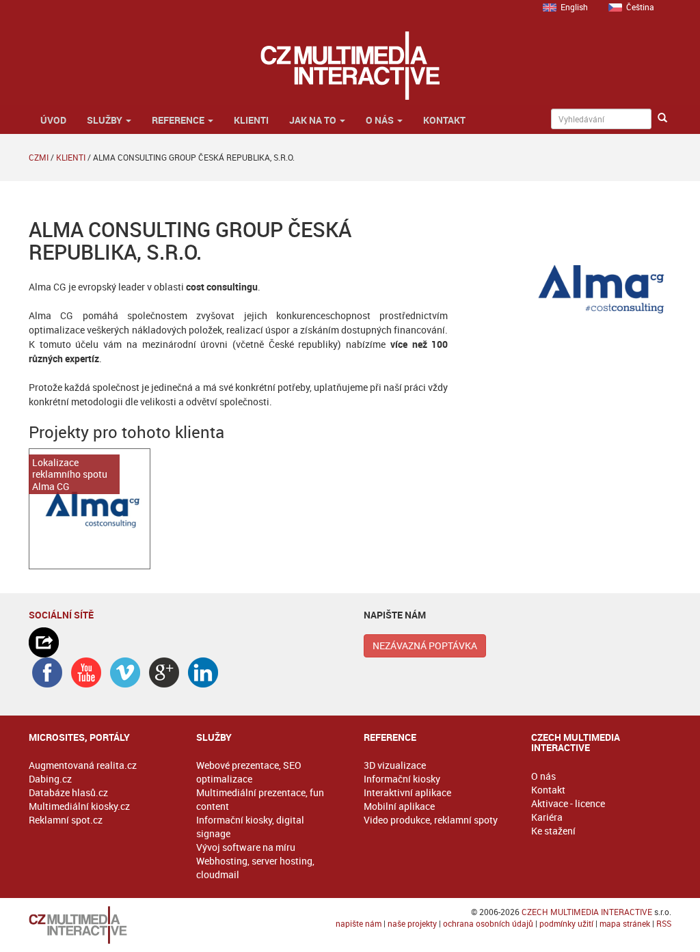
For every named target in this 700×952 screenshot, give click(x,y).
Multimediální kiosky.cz (79, 806)
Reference (179, 119)
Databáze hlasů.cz (68, 792)
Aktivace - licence (568, 803)
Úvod (52, 119)
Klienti (251, 119)
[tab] (182, 642)
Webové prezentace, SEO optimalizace (248, 772)
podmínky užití (566, 923)
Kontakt (444, 119)
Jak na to (313, 119)
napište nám (358, 923)
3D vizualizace (395, 765)
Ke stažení (553, 830)
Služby (105, 119)
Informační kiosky (402, 778)
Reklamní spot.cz (66, 819)
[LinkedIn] (203, 672)
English (574, 6)
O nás (381, 119)
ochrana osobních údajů (488, 923)
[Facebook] (47, 672)
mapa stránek (625, 923)
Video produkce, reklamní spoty (431, 819)
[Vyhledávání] (662, 118)
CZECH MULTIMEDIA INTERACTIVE (587, 911)
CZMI (39, 157)
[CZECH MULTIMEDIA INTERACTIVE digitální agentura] (350, 65)
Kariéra (547, 817)
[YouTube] (86, 672)
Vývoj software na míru (245, 847)
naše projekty (412, 923)
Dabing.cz (50, 778)
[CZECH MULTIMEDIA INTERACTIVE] (99, 925)
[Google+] (164, 672)
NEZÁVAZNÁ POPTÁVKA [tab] (425, 645)
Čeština (640, 6)
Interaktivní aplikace (407, 792)
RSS (663, 923)
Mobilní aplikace (399, 806)
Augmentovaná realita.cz (83, 765)
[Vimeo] (125, 672)
